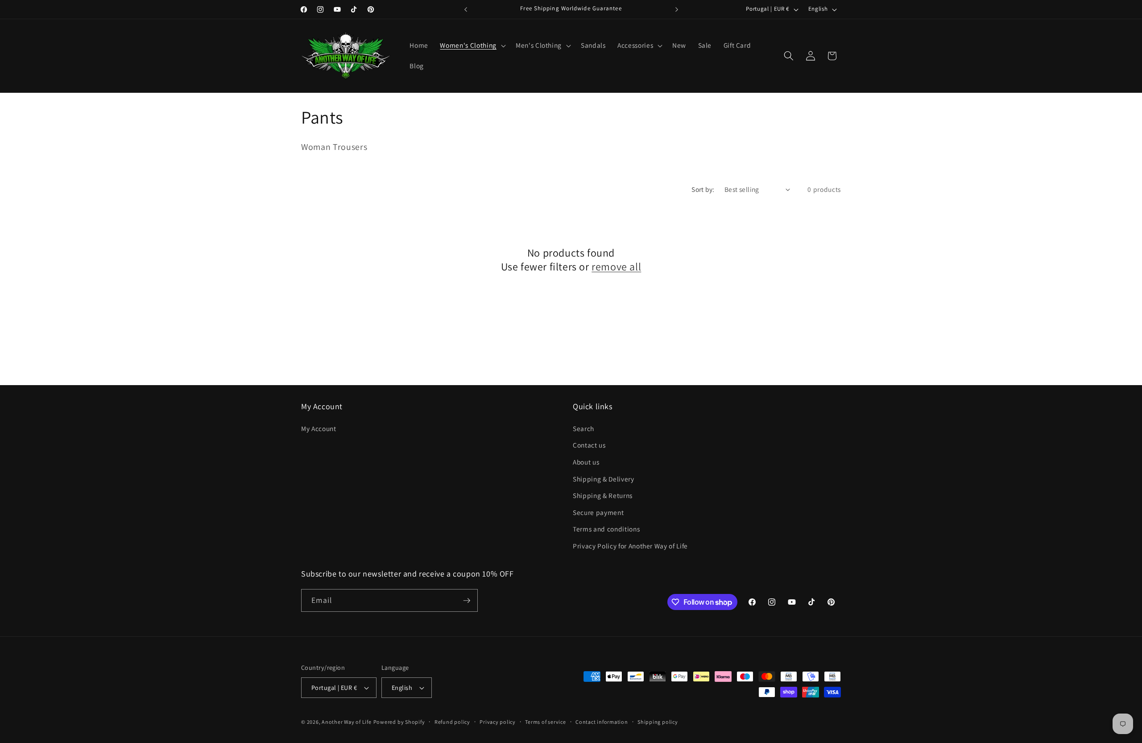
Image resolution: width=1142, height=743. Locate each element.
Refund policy (452, 721)
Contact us (589, 444)
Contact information (601, 721)
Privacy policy (498, 721)
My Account (318, 427)
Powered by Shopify (399, 721)
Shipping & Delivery (603, 478)
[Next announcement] (677, 9)
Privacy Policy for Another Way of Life (630, 545)
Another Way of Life (347, 721)
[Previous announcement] (466, 9)
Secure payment (598, 511)
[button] (471, 45)
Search (583, 427)
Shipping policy (657, 721)
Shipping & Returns (603, 495)
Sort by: (703, 189)
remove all (616, 267)
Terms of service (545, 721)
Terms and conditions (606, 528)
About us (586, 461)
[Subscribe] (466, 600)
